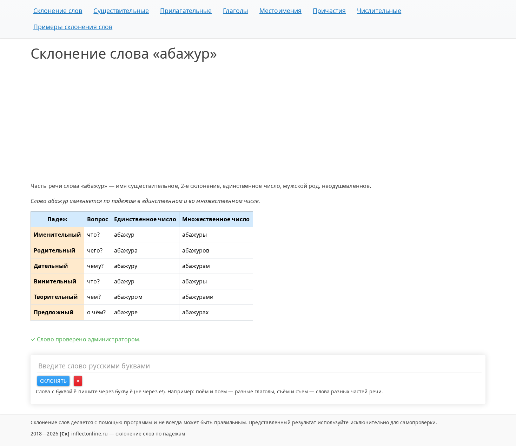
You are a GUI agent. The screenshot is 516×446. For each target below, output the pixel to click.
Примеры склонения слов (72, 26)
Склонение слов (57, 10)
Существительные (121, 10)
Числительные (379, 10)
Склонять (53, 381)
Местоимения (280, 10)
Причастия (329, 10)
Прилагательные (186, 10)
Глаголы (235, 10)
